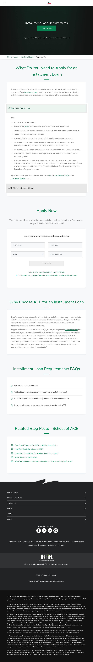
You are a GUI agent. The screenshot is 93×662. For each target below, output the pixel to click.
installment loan (31, 92)
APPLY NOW (46, 28)
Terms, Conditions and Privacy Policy (40, 272)
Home (9, 57)
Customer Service (18, 178)
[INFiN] (46, 557)
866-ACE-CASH (50, 575)
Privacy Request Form (44, 542)
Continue (46, 263)
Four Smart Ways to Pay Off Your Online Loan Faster (36, 445)
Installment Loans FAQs (59, 175)
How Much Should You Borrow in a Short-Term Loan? (36, 453)
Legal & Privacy (28, 542)
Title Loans (11, 503)
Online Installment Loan (19, 108)
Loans (16, 57)
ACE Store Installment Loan (21, 188)
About (9, 514)
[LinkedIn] (49, 530)
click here (34, 275)
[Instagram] (55, 530)
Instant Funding (71, 330)
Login (9, 519)
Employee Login (15, 542)
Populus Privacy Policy (62, 542)
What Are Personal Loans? (26, 457)
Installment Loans (27, 57)
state (27, 126)
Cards (9, 508)
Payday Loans (12, 492)
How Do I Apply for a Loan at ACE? (29, 449)
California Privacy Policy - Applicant (52, 545)
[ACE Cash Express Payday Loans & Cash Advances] (49, 2)
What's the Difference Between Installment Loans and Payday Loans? (43, 461)
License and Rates (59, 272)
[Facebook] (38, 530)
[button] (46, 385)
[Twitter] (43, 530)
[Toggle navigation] (4, 3)
